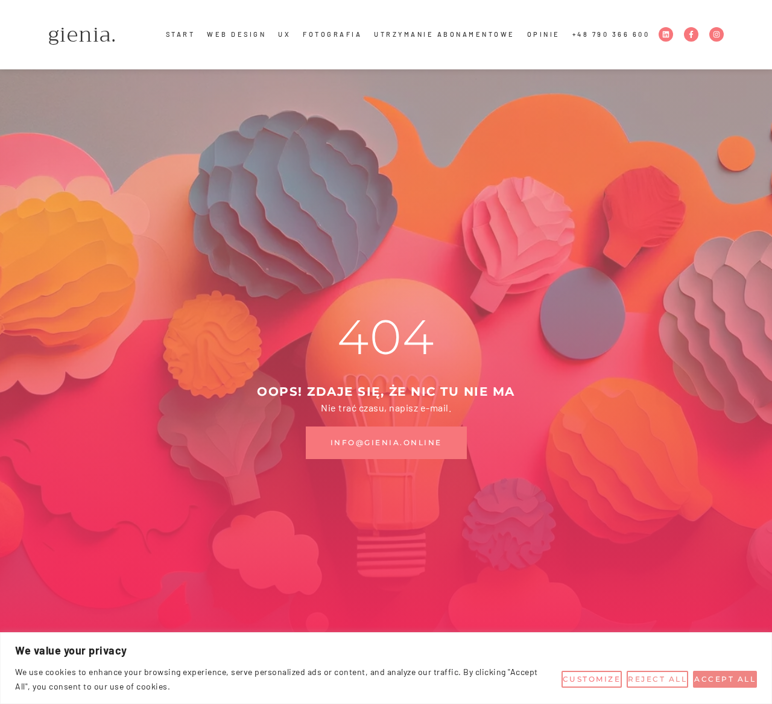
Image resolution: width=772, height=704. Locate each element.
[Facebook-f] (691, 34)
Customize (592, 678)
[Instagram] (716, 34)
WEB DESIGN (236, 34)
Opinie (543, 34)
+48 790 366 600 (611, 34)
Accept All (725, 678)
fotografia (332, 34)
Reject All (657, 678)
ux (284, 34)
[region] (386, 668)
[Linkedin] (666, 34)
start (180, 34)
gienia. (82, 34)
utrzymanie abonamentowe (444, 34)
